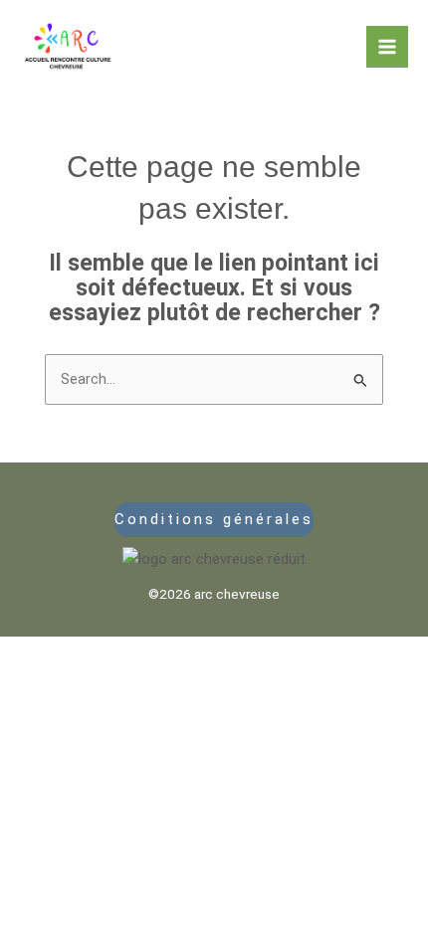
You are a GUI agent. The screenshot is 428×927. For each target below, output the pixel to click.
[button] (214, 519)
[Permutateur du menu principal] (387, 47)
